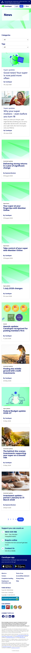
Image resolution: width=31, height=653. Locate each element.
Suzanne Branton (10, 173)
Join (21, 6)
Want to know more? (14, 3)
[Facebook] (3, 616)
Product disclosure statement (22, 635)
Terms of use (19, 573)
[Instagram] (6, 616)
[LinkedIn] (9, 616)
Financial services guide (19, 636)
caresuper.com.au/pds (10, 637)
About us (4, 573)
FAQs (17, 581)
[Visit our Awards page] (15, 607)
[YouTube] (13, 616)
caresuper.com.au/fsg (15, 647)
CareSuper (8, 82)
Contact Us (9, 548)
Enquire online (11, 540)
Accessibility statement (22, 576)
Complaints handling (7, 578)
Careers (4, 576)
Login (16, 6)
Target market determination (7, 636)
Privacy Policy (20, 578)
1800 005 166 (11, 532)
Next (20, 519)
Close (29, 1)
